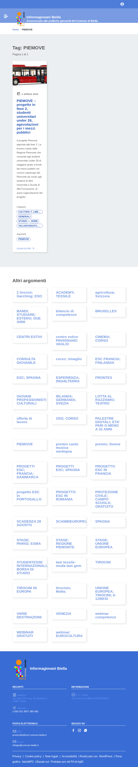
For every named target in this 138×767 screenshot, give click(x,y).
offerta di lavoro (24, 420)
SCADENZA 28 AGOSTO (29, 523)
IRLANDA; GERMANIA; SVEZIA (66, 400)
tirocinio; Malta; (63, 589)
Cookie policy (33, 756)
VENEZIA (63, 614)
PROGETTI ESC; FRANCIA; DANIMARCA (27, 471)
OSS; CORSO (67, 418)
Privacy (16, 756)
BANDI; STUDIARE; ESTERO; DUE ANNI (29, 316)
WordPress (105, 756)
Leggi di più (24, 248)
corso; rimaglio (69, 359)
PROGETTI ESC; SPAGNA (68, 468)
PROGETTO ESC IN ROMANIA (66, 495)
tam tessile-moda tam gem (68, 564)
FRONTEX (103, 378)
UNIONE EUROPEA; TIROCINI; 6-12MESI (105, 593)
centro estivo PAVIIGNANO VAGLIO (67, 340)
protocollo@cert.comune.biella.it (29, 735)
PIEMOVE (23, 239)
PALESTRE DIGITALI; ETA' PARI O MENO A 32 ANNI (107, 423)
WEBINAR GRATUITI (25, 634)
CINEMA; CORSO (102, 338)
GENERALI (24, 216)
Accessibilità (69, 756)
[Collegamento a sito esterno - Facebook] (73, 730)
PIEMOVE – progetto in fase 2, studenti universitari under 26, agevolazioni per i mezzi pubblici (27, 116)
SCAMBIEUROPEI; (71, 521)
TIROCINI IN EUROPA (27, 589)
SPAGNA (102, 521)
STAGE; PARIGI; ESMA (29, 542)
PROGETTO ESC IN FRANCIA (105, 470)
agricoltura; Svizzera (105, 294)
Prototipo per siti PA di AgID (67, 761)
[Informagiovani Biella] (20, 18)
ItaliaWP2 (28, 761)
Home (15, 29)
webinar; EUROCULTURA (69, 634)
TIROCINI (103, 562)
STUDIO (22, 221)
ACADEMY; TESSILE (65, 294)
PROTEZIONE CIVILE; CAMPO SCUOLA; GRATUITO (106, 499)
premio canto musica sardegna (67, 447)
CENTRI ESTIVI (29, 337)
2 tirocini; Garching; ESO (29, 294)
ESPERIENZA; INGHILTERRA (68, 379)
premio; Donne (107, 444)
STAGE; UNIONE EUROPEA (104, 543)
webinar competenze (105, 615)
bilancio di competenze (66, 313)
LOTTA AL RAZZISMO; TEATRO (105, 400)
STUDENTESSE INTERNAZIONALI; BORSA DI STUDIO (32, 567)
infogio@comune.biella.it (25, 745)
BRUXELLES (106, 311)
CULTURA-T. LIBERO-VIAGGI (30, 211)
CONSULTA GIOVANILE (26, 361)
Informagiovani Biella (48, 668)
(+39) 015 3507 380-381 (25, 711)
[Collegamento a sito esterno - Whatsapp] (85, 730)
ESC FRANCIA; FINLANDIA (107, 361)
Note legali (51, 756)
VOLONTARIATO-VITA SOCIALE (30, 225)
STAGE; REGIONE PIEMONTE (65, 543)
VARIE (34, 221)
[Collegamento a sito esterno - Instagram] (79, 730)
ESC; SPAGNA (29, 378)
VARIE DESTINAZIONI (29, 615)
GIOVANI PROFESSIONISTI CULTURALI (31, 400)
